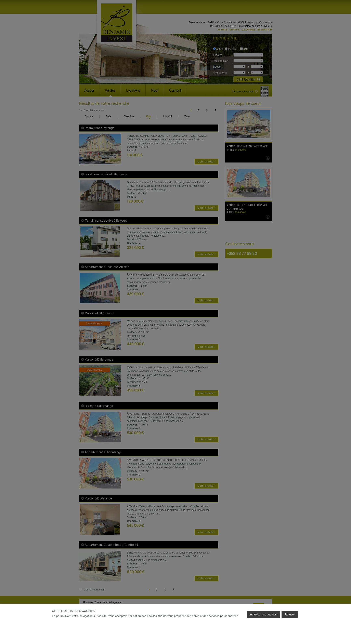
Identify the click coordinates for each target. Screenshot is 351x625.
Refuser (290, 614)
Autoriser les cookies (263, 614)
